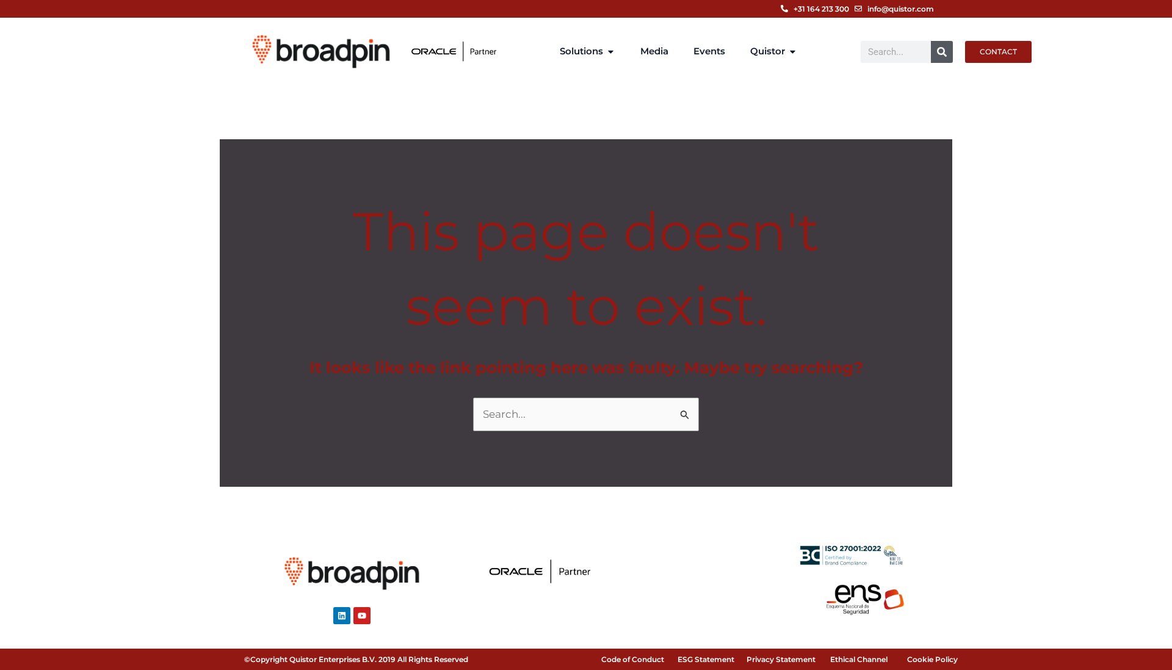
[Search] (942, 52)
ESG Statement (706, 659)
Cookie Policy (932, 659)
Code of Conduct (632, 659)
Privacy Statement (781, 659)
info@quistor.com (900, 8)
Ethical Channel (859, 659)
